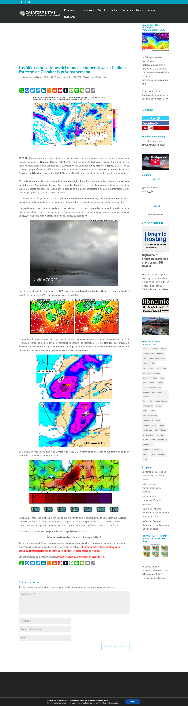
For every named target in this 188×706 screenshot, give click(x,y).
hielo (150, 401)
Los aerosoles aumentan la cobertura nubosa (154, 475)
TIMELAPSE (148, 145)
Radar (114, 10)
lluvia (145, 411)
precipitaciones (148, 435)
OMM (157, 430)
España (160, 383)
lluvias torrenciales (150, 416)
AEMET (146, 349)
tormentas (161, 454)
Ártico (145, 459)
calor (163, 358)
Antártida (154, 349)
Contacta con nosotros (155, 289)
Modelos (87, 10)
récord (145, 440)
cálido (145, 383)
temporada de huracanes (152, 450)
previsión (160, 435)
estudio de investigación (152, 388)
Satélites (102, 10)
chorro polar (161, 368)
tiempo (145, 454)
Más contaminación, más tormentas (151, 488)
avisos (163, 349)
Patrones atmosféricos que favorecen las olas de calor (155, 513)
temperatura (162, 440)
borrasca (160, 354)
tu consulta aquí (157, 578)
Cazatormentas (29, 77)
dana (152, 383)
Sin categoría (89, 77)
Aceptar (132, 701)
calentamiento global (151, 358)
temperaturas (148, 445)
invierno (159, 406)
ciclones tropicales (150, 378)
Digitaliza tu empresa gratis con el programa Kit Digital (155, 260)
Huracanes (69, 17)
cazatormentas (148, 368)
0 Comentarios (102, 77)
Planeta (164, 430)
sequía (153, 440)
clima (162, 378)
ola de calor (147, 430)
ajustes (115, 703)
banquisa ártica (149, 354)
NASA (158, 420)
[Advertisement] (74, 44)
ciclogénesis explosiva (151, 373)
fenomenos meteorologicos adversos (153, 394)
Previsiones (70, 10)
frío (144, 401)
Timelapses (127, 10)
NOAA (161, 425)
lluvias (152, 411)
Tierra (153, 454)
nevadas (146, 425)
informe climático (161, 401)
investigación (148, 406)
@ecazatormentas (151, 187)
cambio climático (149, 363)
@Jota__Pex (148, 191)
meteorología (148, 420)
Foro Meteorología (146, 10)
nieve (154, 425)
